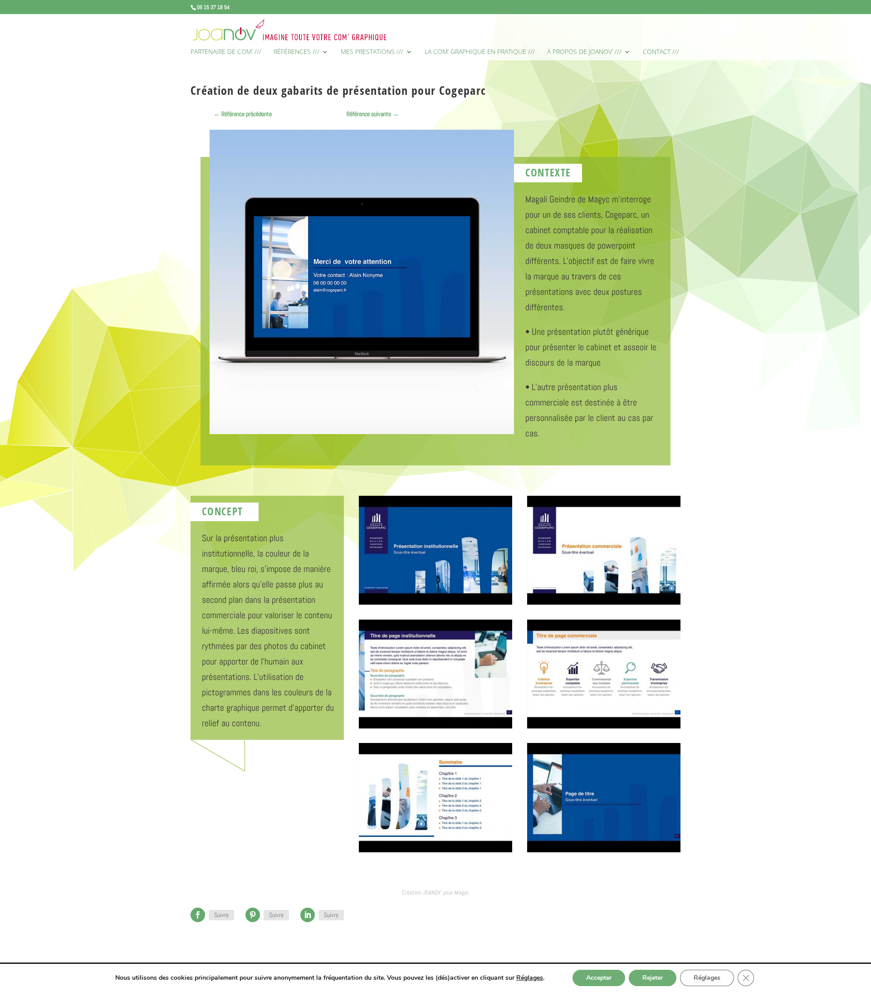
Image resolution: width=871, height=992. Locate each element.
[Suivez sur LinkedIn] (307, 915)
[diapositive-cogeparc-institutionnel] (435, 605)
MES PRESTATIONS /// (372, 52)
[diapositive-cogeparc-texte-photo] (435, 728)
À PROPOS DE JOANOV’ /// (584, 52)
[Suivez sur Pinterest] (252, 915)
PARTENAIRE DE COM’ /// (226, 52)
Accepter (599, 977)
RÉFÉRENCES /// (296, 52)
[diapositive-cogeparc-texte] (603, 728)
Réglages (529, 978)
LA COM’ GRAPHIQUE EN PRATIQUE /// (480, 52)
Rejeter (652, 977)
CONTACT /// (661, 52)
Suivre (221, 915)
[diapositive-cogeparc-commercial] (603, 605)
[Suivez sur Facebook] (198, 915)
